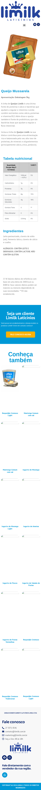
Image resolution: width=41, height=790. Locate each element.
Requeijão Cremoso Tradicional (10, 697)
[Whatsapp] (4, 775)
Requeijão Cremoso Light (10, 414)
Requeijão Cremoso (31, 639)
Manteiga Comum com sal (31, 414)
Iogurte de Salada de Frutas (31, 584)
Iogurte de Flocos (10, 583)
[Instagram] (38, 24)
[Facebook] (34, 24)
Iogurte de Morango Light (10, 527)
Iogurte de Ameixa (31, 526)
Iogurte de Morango (31, 470)
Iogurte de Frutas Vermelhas (10, 640)
